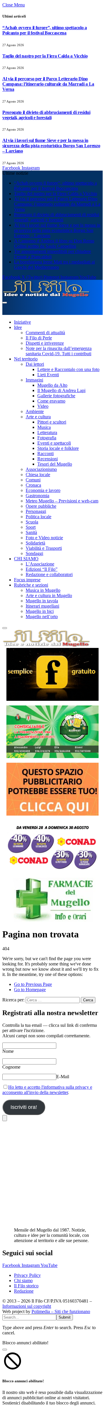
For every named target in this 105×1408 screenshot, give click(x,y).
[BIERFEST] (52, 731)
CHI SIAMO (26, 558)
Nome (8, 1051)
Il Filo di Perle (39, 337)
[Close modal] (4, 1349)
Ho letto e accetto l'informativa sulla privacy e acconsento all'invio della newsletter (47, 1090)
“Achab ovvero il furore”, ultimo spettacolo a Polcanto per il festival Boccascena (44, 30)
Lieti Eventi (48, 374)
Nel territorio (26, 358)
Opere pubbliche (41, 506)
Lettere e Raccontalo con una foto (68, 369)
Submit (65, 1317)
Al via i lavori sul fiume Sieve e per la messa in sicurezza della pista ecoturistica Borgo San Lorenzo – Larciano (51, 145)
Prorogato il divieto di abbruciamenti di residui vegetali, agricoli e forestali (46, 115)
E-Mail (62, 1076)
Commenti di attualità (45, 332)
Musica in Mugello (43, 590)
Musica (44, 427)
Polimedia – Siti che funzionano (61, 1311)
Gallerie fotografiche (56, 395)
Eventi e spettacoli (54, 443)
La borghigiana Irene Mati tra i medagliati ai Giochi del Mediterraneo (54, 264)
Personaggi (36, 511)
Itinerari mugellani (42, 606)
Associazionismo (41, 469)
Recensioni (47, 458)
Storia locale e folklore (58, 448)
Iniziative (22, 322)
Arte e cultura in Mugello (49, 595)
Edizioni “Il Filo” (41, 569)
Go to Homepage (30, 989)
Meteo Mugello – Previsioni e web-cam (62, 500)
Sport (31, 527)
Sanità (31, 532)
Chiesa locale (38, 474)
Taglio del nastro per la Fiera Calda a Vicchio (45, 55)
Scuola (32, 521)
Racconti (45, 453)
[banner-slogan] (52, 674)
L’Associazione (40, 563)
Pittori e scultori (51, 421)
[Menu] (4, 303)
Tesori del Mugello (54, 464)
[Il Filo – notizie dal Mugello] (46, 295)
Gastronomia (37, 495)
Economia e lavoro (43, 490)
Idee (18, 327)
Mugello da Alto (52, 385)
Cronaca (33, 485)
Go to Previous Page (33, 984)
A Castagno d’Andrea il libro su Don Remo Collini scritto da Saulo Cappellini (54, 243)
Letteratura (47, 432)
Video (42, 406)
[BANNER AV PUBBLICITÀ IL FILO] (52, 789)
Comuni (33, 479)
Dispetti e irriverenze (45, 343)
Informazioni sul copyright (26, 1306)
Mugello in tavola (42, 600)
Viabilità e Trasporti (44, 548)
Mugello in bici (40, 611)
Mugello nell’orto (42, 616)
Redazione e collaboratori (49, 574)
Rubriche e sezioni (31, 584)
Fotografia (46, 437)
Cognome (11, 1066)
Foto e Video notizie (44, 537)
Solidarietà (35, 542)
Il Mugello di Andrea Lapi (61, 390)
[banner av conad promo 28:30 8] (52, 846)
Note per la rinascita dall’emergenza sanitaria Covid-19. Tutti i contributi (59, 351)
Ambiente (35, 411)
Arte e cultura (38, 416)
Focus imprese (27, 579)
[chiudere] (4, 1118)
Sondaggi (34, 553)
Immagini (34, 379)
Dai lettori (35, 364)
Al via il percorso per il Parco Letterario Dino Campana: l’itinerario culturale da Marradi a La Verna (48, 84)
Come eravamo (51, 400)
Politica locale (38, 516)
